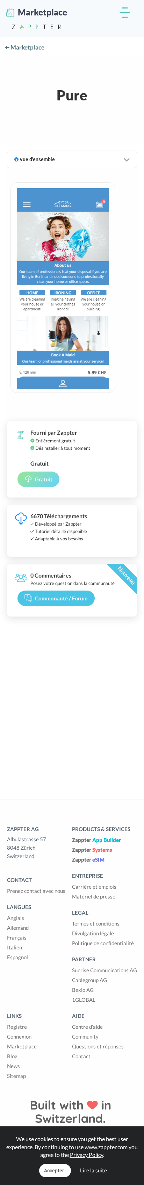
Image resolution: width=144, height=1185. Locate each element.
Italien (14, 947)
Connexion (19, 1036)
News (13, 1066)
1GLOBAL (83, 999)
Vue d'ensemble (37, 159)
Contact (81, 1056)
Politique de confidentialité (103, 943)
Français (17, 937)
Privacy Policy (86, 1154)
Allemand (18, 927)
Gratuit (43, 479)
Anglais (15, 918)
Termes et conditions (96, 923)
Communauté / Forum (61, 598)
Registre (17, 1026)
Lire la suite (93, 1170)
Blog (12, 1056)
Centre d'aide (87, 1026)
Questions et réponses (98, 1046)
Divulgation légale (93, 933)
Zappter (96, 840)
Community (85, 1036)
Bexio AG (83, 990)
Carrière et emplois (94, 886)
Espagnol (17, 957)
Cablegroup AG (89, 980)
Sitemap (16, 1076)
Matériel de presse (93, 896)
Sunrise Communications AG (104, 970)
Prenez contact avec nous (36, 891)
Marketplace (26, 47)
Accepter (54, 1170)
